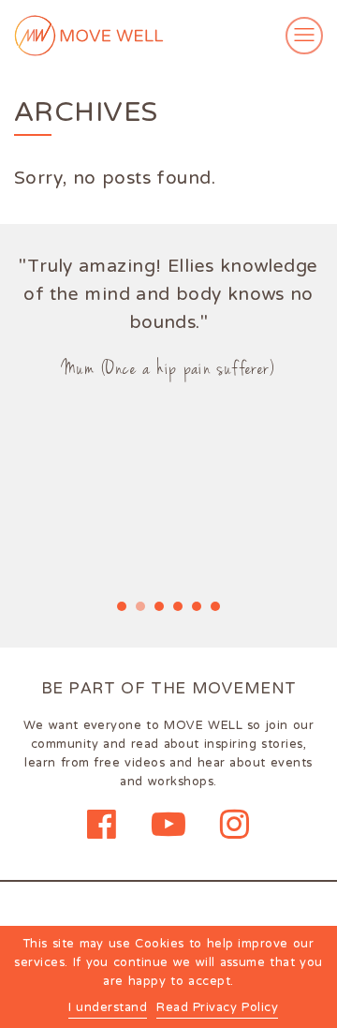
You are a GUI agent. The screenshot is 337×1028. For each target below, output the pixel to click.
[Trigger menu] (304, 35)
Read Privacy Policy (217, 1009)
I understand (107, 1009)
